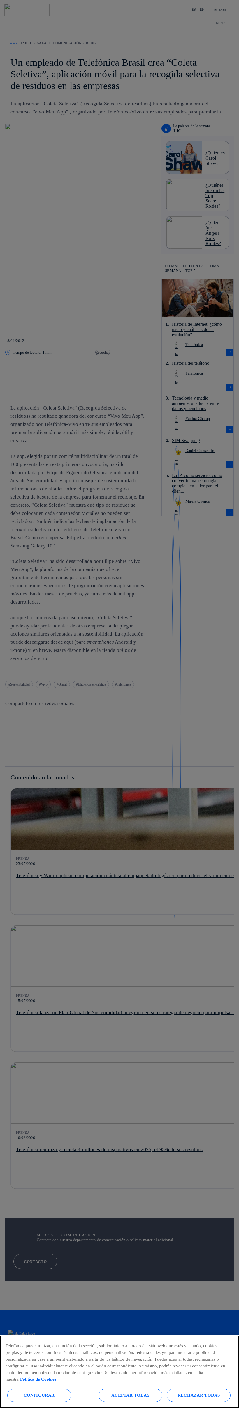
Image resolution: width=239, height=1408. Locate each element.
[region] (119, 1371)
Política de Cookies (38, 1379)
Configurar (39, 1395)
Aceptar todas (130, 1395)
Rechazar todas (199, 1395)
